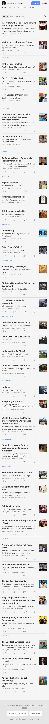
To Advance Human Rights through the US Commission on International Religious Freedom (18, 165)
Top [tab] (11, 16)
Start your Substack (18, 713)
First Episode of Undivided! (15, 95)
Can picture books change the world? (16, 488)
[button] (4, 7)
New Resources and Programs (16, 564)
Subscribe (35, 3)
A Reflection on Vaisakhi (13, 211)
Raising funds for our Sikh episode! (15, 354)
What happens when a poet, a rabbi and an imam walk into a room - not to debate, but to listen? (19, 527)
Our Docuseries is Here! (11, 98)
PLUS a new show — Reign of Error (15, 289)
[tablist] (13, 16)
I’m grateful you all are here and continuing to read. (19, 568)
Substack (13, 719)
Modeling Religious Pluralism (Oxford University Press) (16, 140)
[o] (43, 339)
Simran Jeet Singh (14, 33)
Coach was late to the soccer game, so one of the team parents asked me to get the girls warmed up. (18, 646)
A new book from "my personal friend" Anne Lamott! (17, 234)
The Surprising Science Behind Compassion (16, 618)
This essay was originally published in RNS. (18, 606)
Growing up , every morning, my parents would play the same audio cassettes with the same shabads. (18, 585)
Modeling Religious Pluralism (13, 200)
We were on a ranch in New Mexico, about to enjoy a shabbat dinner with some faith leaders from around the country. (18, 29)
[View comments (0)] (14, 36)
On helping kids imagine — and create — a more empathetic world (18, 493)
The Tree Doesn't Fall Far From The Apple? (18, 67)
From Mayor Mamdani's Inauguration (13, 301)
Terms (34, 705)
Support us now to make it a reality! (16, 475)
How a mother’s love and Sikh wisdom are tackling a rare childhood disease (16, 117)
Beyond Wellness (10, 182)
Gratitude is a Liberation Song (16, 322)
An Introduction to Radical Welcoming (14, 679)
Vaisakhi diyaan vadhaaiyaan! (13, 214)
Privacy (27, 705)
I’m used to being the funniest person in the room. (19, 665)
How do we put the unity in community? (17, 509)
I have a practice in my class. (13, 250)
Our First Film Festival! (12, 78)
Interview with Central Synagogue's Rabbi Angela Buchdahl (19, 24)
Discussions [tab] (19, 16)
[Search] (45, 16)
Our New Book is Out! (12, 136)
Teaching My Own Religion (14, 266)
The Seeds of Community (14, 581)
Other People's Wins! (12, 247)
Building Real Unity (11, 506)
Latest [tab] (5, 16)
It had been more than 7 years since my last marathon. (19, 369)
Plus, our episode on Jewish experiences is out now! (18, 82)
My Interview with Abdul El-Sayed (18, 42)
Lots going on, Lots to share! (13, 390)
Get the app (35, 713)
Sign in (44, 3)
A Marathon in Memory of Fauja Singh (17, 546)
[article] (24, 29)
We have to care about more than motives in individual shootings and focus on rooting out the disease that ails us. (18, 427)
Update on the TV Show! (13, 351)
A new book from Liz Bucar (12, 185)
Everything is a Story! (12, 401)
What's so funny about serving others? (16, 659)
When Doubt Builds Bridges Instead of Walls (19, 521)
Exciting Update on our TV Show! (17, 472)
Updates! (6, 387)
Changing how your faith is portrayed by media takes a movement (15, 448)
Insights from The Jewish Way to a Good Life (17, 684)
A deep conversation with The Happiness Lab (18, 624)
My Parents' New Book (12, 64)
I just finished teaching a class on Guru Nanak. (17, 270)
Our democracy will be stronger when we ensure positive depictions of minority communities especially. (18, 455)
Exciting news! (7, 340)
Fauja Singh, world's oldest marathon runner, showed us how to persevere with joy (19, 600)
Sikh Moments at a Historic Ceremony (16, 306)
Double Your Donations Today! (16, 337)
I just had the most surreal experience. (17, 325)
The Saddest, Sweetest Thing (16, 642)
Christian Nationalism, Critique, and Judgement (19, 284)
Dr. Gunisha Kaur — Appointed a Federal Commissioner (17, 159)
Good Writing (8, 230)
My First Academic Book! (14, 197)
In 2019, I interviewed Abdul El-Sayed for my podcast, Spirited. (18, 46)
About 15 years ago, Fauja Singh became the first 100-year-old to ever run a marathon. (18, 552)
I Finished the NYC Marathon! (16, 365)
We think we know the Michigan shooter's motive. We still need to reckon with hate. (18, 421)
